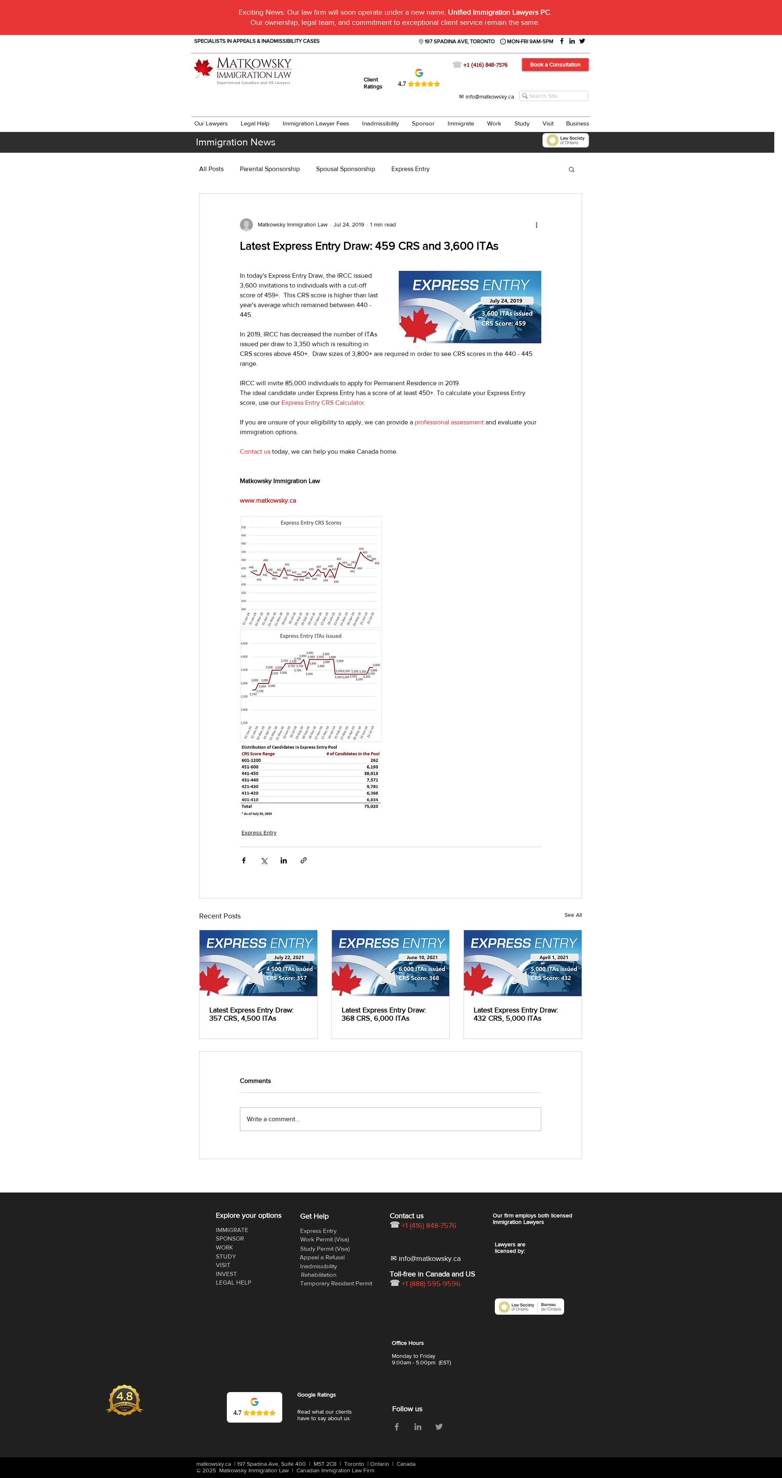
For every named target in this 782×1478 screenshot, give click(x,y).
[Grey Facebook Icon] (397, 1427)
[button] (572, 169)
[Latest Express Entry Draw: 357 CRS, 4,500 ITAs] (258, 963)
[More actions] (536, 225)
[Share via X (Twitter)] (264, 860)
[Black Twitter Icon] (582, 41)
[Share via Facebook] (244, 860)
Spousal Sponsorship (345, 168)
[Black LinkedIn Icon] (572, 41)
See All (573, 914)
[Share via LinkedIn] (284, 860)
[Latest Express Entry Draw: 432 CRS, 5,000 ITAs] (523, 963)
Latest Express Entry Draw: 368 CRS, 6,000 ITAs (384, 1014)
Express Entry (410, 168)
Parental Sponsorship (270, 168)
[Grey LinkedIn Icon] (418, 1427)
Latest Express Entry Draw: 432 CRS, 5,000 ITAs (516, 1014)
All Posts (211, 168)
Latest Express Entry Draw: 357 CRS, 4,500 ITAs (251, 1014)
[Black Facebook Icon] (562, 41)
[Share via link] (304, 860)
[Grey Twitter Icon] (439, 1427)
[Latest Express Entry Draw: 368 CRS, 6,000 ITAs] (391, 963)
